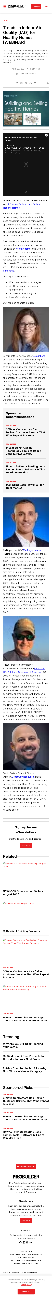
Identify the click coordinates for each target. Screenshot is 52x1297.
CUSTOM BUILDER (17, 1254)
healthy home (23, 248)
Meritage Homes (32, 550)
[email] (35, 83)
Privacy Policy (26, 1285)
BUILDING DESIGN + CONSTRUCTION (26, 1260)
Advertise (15, 1273)
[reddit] (30, 83)
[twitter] (26, 83)
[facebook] (17, 83)
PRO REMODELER (35, 1254)
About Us (6, 1273)
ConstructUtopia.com (23, 776)
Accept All (26, 1292)
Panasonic (8, 270)
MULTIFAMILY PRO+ (26, 1257)
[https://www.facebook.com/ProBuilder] (20, 1242)
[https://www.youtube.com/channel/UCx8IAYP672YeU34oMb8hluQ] (30, 1242)
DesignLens (39, 356)
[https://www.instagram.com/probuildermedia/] (24, 1242)
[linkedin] (21, 83)
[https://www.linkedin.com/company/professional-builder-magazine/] (27, 1242)
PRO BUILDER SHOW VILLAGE (26, 1263)
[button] (5, 6)
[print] (47, 83)
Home (5, 21)
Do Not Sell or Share (29, 1273)
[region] (26, 1286)
